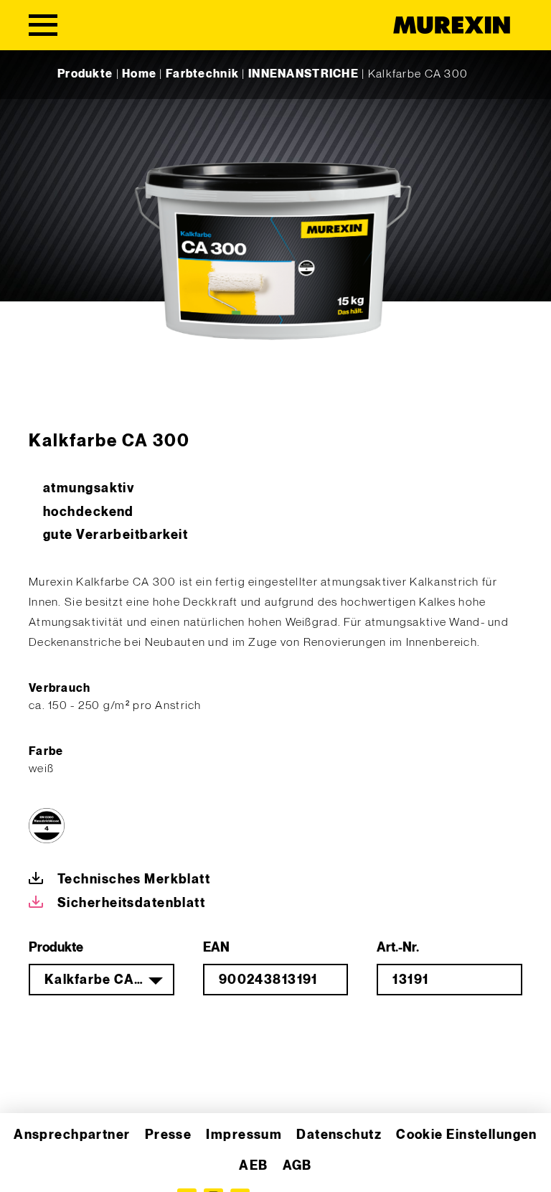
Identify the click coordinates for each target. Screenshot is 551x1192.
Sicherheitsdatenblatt (131, 903)
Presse (168, 1135)
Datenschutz (339, 1135)
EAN (216, 947)
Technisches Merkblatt (133, 879)
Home (139, 74)
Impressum (244, 1135)
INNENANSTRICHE (303, 74)
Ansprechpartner (72, 1135)
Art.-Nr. (398, 947)
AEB (253, 1166)
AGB (297, 1166)
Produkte (85, 74)
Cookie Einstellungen (466, 1135)
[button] (31, 1160)
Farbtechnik (202, 74)
